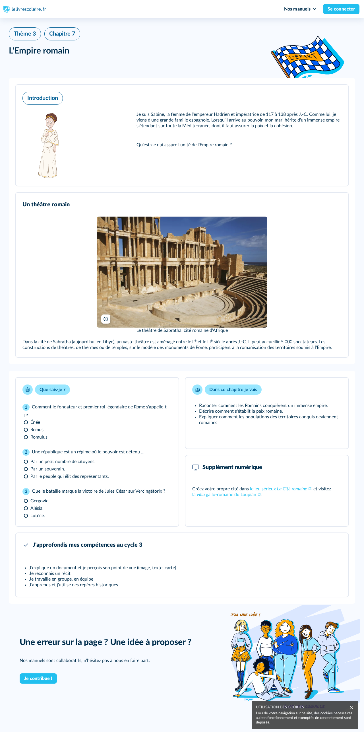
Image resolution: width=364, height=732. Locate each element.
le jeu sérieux (278, 489)
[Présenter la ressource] (335, 97)
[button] (182, 135)
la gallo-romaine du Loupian (224, 494)
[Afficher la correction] (152, 389)
